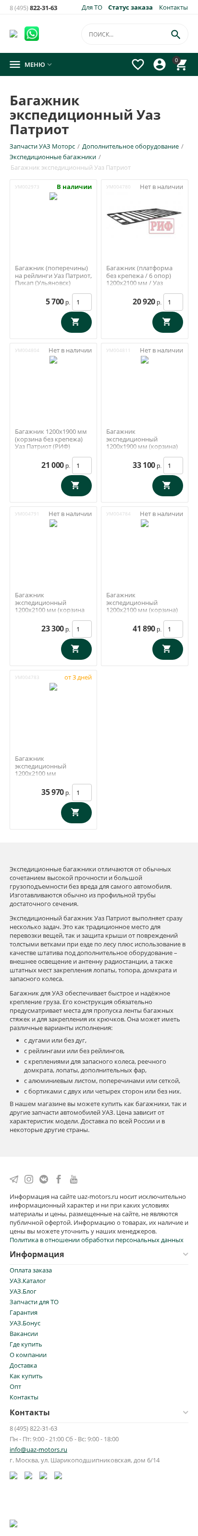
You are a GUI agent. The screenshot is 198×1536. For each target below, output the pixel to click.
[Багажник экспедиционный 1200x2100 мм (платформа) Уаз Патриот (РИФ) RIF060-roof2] (53, 706)
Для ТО (92, 7)
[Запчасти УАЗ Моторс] (14, 32)
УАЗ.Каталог (28, 1280)
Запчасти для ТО (34, 1301)
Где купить (26, 1344)
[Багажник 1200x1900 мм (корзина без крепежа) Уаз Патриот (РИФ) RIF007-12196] (53, 379)
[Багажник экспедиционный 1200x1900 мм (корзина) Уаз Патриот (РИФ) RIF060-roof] (144, 379)
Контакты (173, 7)
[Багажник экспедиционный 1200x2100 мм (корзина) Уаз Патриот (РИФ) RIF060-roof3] (144, 542)
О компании (28, 1354)
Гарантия (23, 1312)
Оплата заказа (31, 1270)
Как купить (26, 1376)
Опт (15, 1386)
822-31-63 (33, 8)
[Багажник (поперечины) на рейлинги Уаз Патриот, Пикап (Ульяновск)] (53, 215)
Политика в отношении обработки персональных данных (97, 1239)
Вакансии (24, 1333)
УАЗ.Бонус (25, 1323)
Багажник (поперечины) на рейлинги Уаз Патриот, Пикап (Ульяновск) (53, 275)
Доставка (23, 1365)
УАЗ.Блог (23, 1291)
